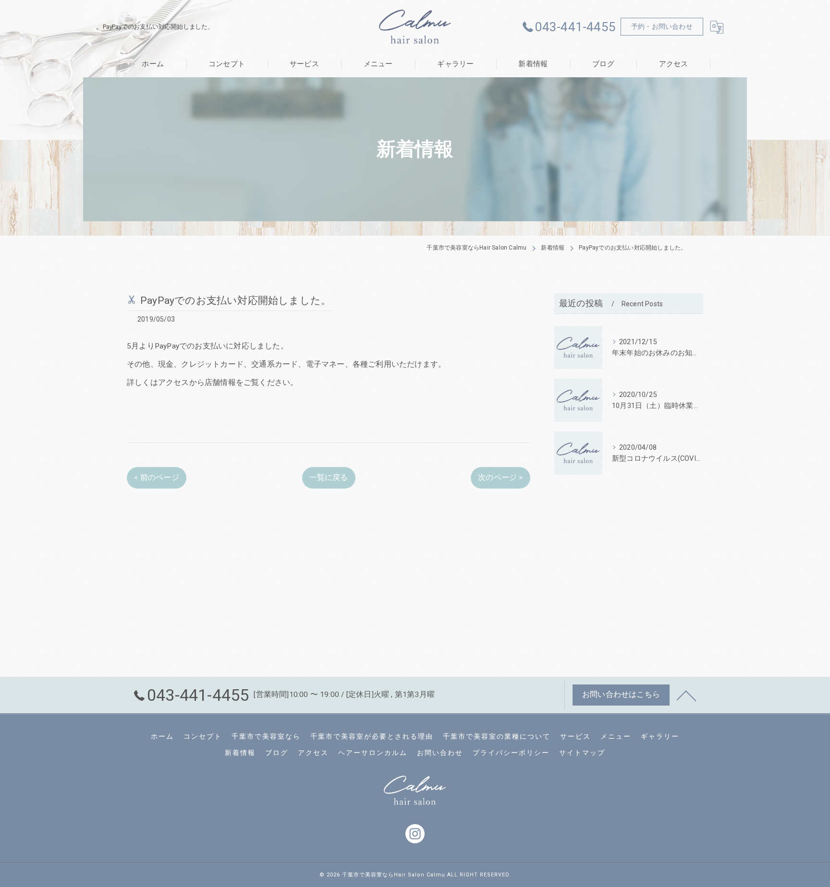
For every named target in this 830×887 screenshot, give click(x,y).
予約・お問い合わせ (662, 26)
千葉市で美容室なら (266, 736)
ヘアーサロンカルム (372, 752)
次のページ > (500, 477)
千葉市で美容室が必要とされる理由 (371, 736)
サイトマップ (582, 752)
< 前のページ (156, 477)
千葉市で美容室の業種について (496, 736)
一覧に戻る (328, 477)
